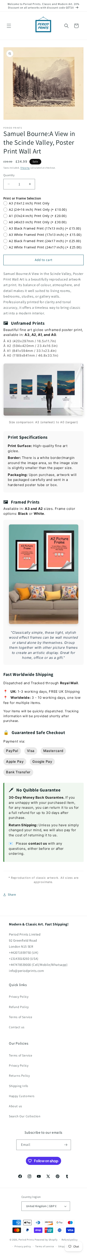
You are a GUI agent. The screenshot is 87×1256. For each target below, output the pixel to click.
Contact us (17, 1027)
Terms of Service (20, 1017)
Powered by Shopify (46, 1239)
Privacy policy (22, 1246)
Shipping (25, 167)
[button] (9, 26)
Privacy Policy (18, 997)
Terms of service (44, 1246)
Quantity (8, 175)
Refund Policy (19, 1007)
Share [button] (12, 894)
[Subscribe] (66, 1145)
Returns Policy (19, 1076)
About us (15, 1106)
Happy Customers (22, 1096)
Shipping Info (18, 1086)
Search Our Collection (25, 1116)
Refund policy (69, 1239)
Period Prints (26, 1239)
